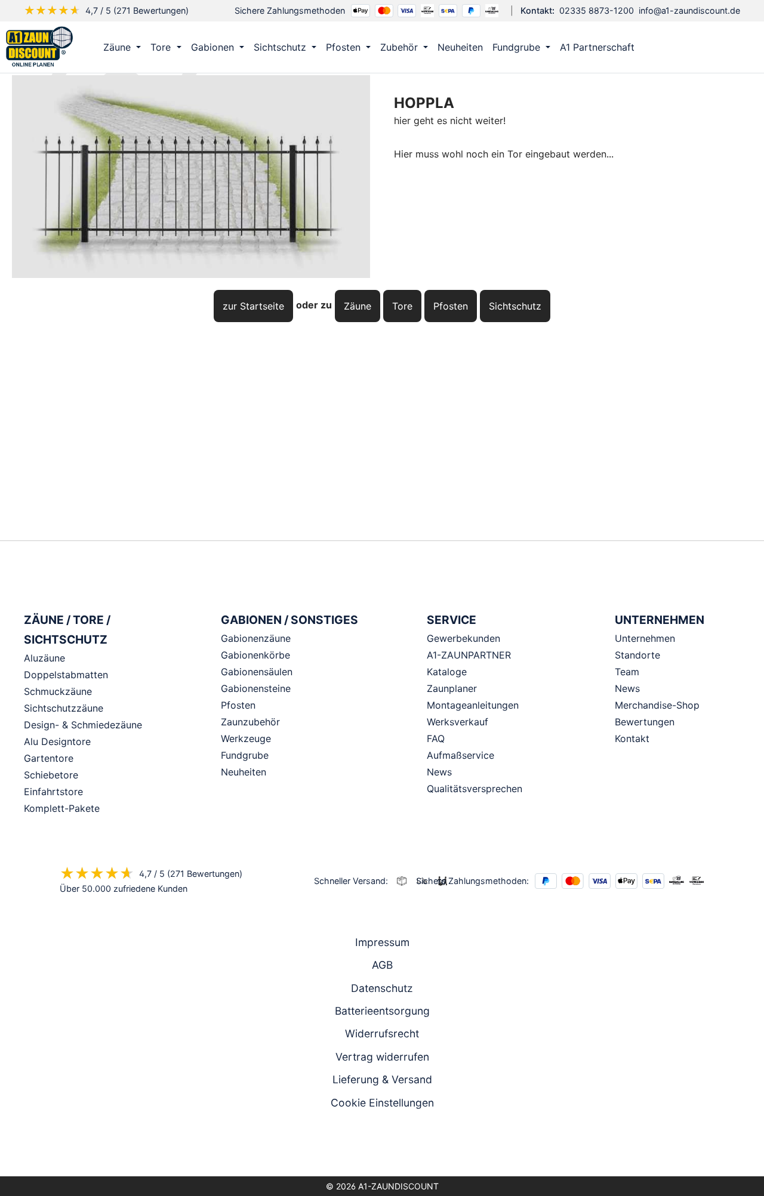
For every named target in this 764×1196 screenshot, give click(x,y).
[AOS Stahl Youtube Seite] (398, 1145)
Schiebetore (51, 775)
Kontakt (632, 738)
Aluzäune (44, 658)
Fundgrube (245, 755)
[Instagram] (365, 1145)
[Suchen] (714, 47)
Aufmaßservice (460, 755)
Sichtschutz (515, 306)
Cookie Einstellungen (382, 1102)
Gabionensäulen (256, 672)
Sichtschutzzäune (63, 708)
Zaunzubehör (250, 722)
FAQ (436, 738)
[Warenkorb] (739, 47)
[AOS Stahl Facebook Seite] (382, 1145)
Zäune (357, 306)
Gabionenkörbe (255, 655)
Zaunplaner (452, 688)
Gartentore (48, 758)
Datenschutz (382, 988)
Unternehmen (645, 638)
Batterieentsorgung (382, 1011)
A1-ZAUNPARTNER (469, 655)
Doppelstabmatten (66, 675)
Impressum (382, 942)
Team (627, 672)
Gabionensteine (256, 688)
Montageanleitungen (473, 705)
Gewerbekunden (463, 638)
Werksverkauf (457, 722)
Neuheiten (243, 772)
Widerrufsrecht (382, 1033)
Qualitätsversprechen (474, 789)
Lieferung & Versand (382, 1079)
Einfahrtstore (53, 792)
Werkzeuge (246, 738)
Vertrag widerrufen (382, 1056)
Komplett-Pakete (62, 808)
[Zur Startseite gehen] (39, 47)
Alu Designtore (57, 741)
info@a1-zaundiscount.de (689, 10)
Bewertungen (644, 722)
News (439, 772)
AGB (382, 965)
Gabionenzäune (256, 638)
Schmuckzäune (58, 691)
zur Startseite (253, 306)
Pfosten (450, 306)
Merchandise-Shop (657, 705)
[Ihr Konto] (689, 47)
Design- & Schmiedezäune (83, 725)
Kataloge (447, 672)
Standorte (637, 655)
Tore (402, 306)
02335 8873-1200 (596, 10)
